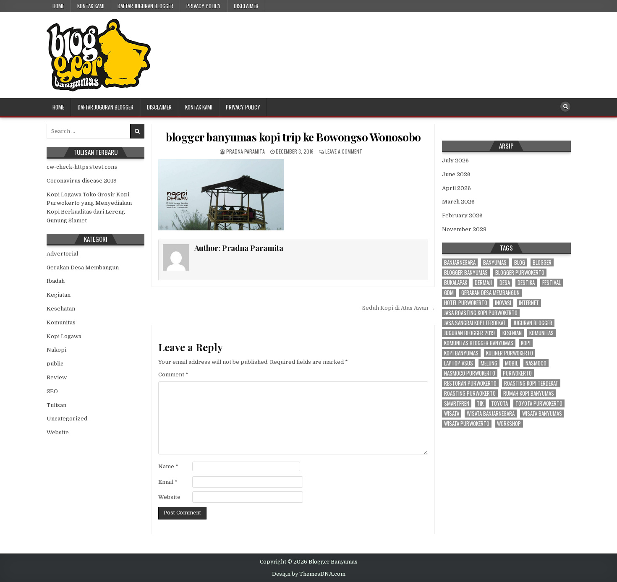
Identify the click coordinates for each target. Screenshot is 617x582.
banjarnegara (460, 262)
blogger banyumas (466, 273)
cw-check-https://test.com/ (82, 167)
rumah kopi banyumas (528, 393)
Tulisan (56, 405)
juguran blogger (532, 323)
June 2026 (456, 174)
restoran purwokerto (470, 383)
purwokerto (517, 373)
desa (504, 283)
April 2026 (456, 188)
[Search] (565, 107)
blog (519, 262)
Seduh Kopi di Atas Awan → (398, 308)
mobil (511, 363)
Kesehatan (61, 308)
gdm (449, 293)
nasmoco (535, 363)
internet (529, 303)
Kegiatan (59, 295)
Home (58, 6)
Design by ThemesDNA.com (308, 574)
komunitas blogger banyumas (478, 343)
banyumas (495, 262)
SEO (52, 391)
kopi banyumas (461, 353)
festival (551, 283)
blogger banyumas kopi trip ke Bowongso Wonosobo (293, 137)
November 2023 (464, 229)
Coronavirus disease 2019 (82, 180)
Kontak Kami (91, 6)
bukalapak (455, 283)
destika (526, 283)
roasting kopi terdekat (531, 383)
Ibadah (56, 281)
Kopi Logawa (64, 336)
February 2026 (462, 215)
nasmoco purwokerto (469, 373)
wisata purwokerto (466, 424)
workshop (509, 424)
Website (169, 497)
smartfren (456, 403)
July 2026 (455, 160)
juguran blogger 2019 (469, 333)
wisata (451, 414)
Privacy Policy (203, 6)
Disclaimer (246, 6)
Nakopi (56, 350)
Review (57, 377)
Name (168, 466)
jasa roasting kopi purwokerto (481, 313)
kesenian (512, 333)
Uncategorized (67, 418)
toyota (499, 403)
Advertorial (62, 254)
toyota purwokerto (538, 403)
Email (168, 482)
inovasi (503, 303)
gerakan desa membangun (490, 293)
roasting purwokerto (470, 393)
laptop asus (458, 363)
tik (480, 403)
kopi (526, 343)
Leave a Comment (343, 151)
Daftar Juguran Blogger (145, 6)
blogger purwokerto (519, 273)
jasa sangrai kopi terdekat (475, 323)
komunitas (541, 333)
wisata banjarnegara (491, 414)
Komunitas (61, 322)
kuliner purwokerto (509, 353)
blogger (542, 262)
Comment (173, 374)
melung (489, 363)
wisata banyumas (542, 414)
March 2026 (458, 201)
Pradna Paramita (245, 151)
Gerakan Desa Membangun (83, 267)
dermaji (483, 283)
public (55, 363)
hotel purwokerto (465, 303)
